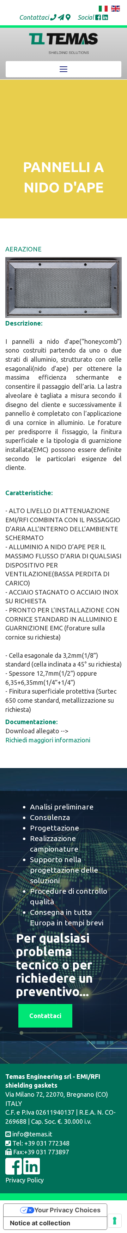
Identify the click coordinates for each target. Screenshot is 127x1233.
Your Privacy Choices (67, 1210)
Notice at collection (40, 1223)
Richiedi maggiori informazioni (47, 739)
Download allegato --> (36, 730)
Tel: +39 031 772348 (40, 1143)
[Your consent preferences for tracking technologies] (114, 1220)
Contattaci (45, 1015)
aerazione (23, 248)
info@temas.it (31, 1133)
